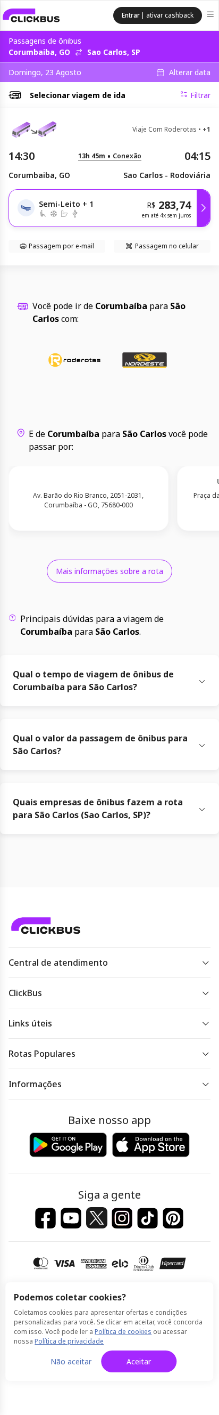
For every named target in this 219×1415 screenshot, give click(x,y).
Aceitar (139, 1361)
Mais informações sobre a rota (109, 571)
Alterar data (189, 72)
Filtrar (200, 95)
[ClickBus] (31, 15)
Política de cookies (123, 1331)
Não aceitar (70, 1361)
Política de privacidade (69, 1341)
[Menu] (211, 15)
